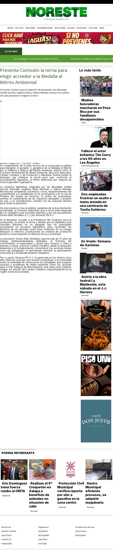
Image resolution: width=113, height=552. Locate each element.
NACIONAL (30, 28)
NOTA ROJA (60, 28)
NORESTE (6, 495)
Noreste (85, 212)
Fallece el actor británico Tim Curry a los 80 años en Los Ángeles (95, 156)
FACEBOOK (43, 531)
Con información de (90, 165)
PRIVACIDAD (80, 535)
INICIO (10, 28)
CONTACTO (6, 539)
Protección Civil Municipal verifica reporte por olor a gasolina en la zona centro (70, 492)
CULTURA (92, 28)
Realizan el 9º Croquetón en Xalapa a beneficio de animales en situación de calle (40, 494)
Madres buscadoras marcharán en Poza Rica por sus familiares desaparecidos (95, 109)
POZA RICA (82, 28)
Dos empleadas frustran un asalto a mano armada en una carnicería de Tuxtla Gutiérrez (96, 201)
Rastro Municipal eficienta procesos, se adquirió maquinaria (95, 492)
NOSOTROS (6, 535)
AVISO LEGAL (81, 531)
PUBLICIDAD (6, 543)
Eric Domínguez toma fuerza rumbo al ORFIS (28, 58)
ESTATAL (19, 28)
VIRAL (101, 28)
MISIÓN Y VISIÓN (8, 531)
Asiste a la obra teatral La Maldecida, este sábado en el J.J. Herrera (93, 284)
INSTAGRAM (43, 535)
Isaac (83, 122)
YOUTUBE (42, 543)
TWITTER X (42, 539)
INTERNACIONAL (45, 28)
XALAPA (71, 28)
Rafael (84, 248)
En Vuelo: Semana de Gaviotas (95, 243)
